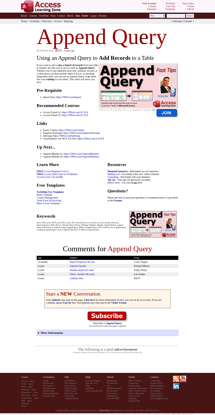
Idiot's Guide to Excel (138, 391)
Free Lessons (112, 393)
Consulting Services (94, 391)
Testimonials (112, 383)
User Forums (70, 386)
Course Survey (156, 393)
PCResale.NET (113, 398)
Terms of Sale (134, 401)
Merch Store (114, 182)
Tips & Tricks (70, 391)
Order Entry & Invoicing (49, 200)
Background (112, 380)
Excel (23, 384)
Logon (93, 15)
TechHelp (44, 15)
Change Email (49, 396)
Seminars (25, 403)
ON (153, 110)
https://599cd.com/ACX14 (75, 112)
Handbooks (133, 383)
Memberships (48, 391)
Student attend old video (82, 270)
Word (23, 386)
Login (45, 380)
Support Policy (156, 383)
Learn (24, 377)
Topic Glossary (71, 388)
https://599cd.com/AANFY (91, 138)
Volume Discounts (136, 393)
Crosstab (187, 21)
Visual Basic (26, 398)
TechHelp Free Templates (50, 192)
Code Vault (69, 396)
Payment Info (134, 396)
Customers (48, 377)
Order (132, 377)
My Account (48, 383)
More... (24, 406)
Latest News (70, 380)
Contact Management (47, 197)
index (31, 381)
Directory (47, 21)
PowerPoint (26, 392)
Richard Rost (112, 391)
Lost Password (49, 388)
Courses (33, 15)
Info (67, 377)
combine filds (76, 278)
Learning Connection (138, 388)
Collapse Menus (71, 398)
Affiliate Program (114, 388)
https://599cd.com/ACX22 (75, 115)
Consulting (113, 177)
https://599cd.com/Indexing (66, 135)
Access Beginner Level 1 (53, 171)
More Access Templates (48, 203)
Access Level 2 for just (50, 177)
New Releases (70, 383)
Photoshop (26, 395)
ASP (23, 401)
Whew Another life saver (82, 274)
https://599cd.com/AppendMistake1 (81, 153)
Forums (102, 15)
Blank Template (44, 194)
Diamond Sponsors (118, 171)
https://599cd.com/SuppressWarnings (81, 133)
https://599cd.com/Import (68, 97)
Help (53, 15)
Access (57, 21)
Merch (70, 15)
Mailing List (114, 174)
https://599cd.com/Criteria (71, 130)
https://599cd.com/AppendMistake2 (81, 156)
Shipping (132, 398)
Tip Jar (112, 179)
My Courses (48, 386)
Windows (25, 389)
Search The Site (71, 393)
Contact (61, 15)
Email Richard (156, 396)
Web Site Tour (91, 383)
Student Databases (51, 393)
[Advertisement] (107, 363)
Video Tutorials (135, 380)
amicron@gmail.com (159, 398)
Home (24, 15)
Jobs (108, 386)
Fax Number (155, 391)
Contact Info (155, 380)
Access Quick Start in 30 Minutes (57, 174)
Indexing (68, 21)
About (110, 377)
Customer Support (93, 380)
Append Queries (78, 266)
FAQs (87, 386)
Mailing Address (157, 386)
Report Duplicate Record (82, 262)
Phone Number (156, 388)
